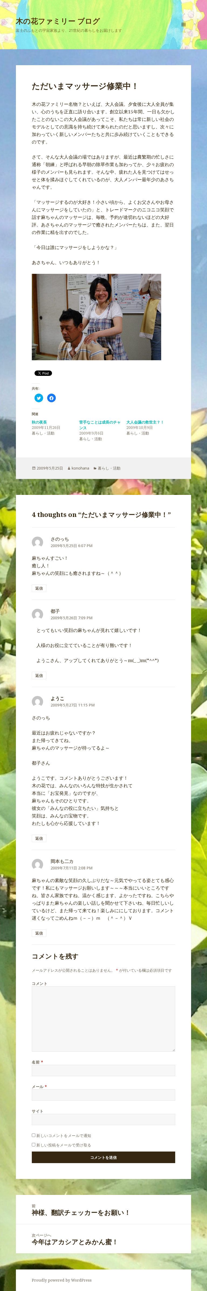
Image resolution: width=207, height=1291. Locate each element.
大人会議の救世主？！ (145, 422)
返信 (39, 588)
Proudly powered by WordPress (62, 1280)
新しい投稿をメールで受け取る (63, 1144)
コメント (39, 983)
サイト (38, 1111)
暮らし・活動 (109, 468)
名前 (37, 1062)
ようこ (57, 698)
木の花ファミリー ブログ (58, 21)
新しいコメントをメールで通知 (63, 1135)
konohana (80, 468)
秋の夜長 (39, 422)
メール (39, 1086)
